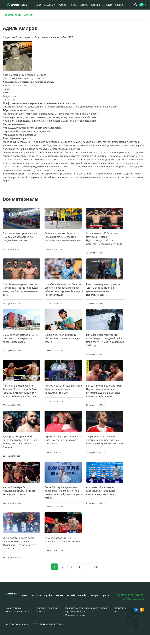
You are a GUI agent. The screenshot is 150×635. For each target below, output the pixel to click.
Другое (119, 4)
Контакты (120, 608)
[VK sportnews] (136, 609)
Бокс (38, 4)
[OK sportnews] (141, 609)
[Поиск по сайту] (136, 5)
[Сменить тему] (143, 4)
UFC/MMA (49, 4)
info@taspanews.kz (133, 599)
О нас (118, 611)
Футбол (62, 4)
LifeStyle (107, 4)
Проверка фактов (75, 611)
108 (96, 567)
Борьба (95, 4)
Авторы (28, 14)
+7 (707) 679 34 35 (129, 595)
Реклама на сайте (75, 615)
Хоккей (84, 4)
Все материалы (21, 199)
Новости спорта (12, 14)
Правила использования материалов (86, 608)
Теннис (73, 4)
